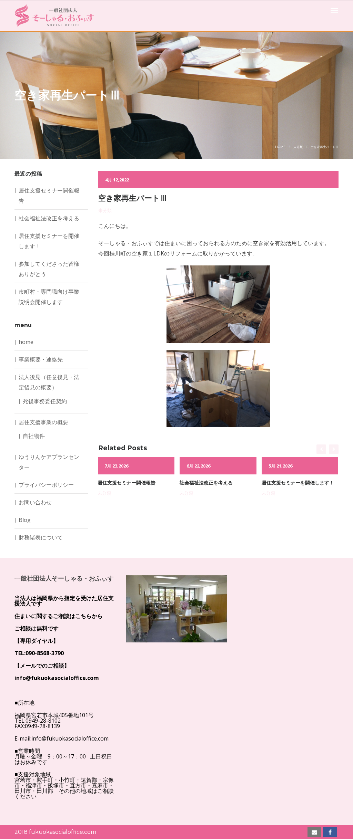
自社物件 (34, 436)
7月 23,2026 (116, 466)
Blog (25, 520)
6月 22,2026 (198, 466)
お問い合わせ (35, 502)
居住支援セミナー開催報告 (126, 483)
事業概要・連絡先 (41, 359)
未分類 (298, 147)
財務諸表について (41, 537)
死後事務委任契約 (45, 401)
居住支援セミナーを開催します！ (298, 483)
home (26, 342)
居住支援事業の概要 (43, 422)
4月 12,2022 (117, 180)
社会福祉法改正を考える (206, 483)
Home (280, 147)
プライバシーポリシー (46, 485)
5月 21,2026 (280, 466)
